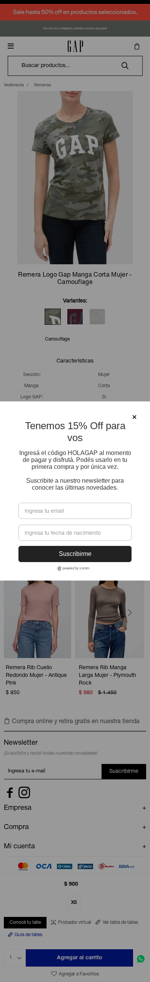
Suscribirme (75, 554)
